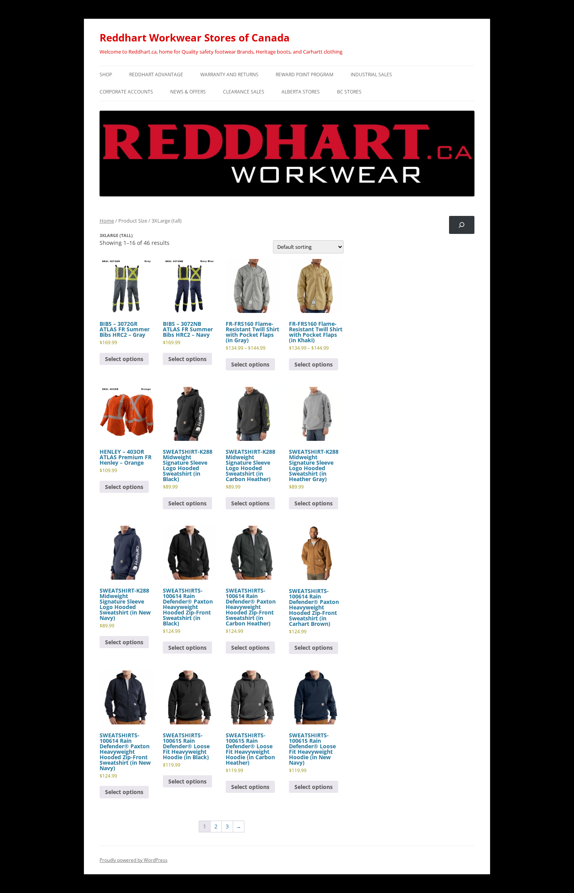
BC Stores (349, 91)
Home (107, 220)
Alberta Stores (301, 91)
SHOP (106, 74)
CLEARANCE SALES (243, 91)
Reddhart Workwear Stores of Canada (195, 38)
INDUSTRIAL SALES (371, 74)
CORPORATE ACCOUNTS (126, 91)
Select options (124, 359)
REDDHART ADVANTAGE (156, 74)
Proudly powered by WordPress (134, 860)
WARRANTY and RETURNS (229, 74)
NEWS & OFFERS (188, 91)
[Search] (461, 225)
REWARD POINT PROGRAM (304, 74)
